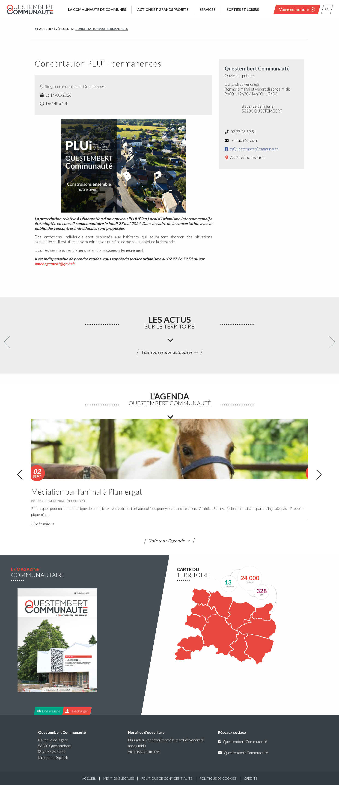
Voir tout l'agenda (167, 541)
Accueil (45, 28)
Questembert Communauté (245, 741)
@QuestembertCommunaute (254, 148)
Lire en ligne (51, 711)
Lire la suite (40, 524)
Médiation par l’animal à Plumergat (86, 491)
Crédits (250, 778)
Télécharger (79, 711)
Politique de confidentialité (166, 778)
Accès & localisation (247, 157)
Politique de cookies (218, 778)
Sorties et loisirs (243, 9)
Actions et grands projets (162, 9)
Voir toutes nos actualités (167, 352)
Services (207, 9)
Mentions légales (118, 778)
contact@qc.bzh (243, 140)
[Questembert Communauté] (30, 9)
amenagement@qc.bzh (54, 263)
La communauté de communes (97, 9)
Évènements (63, 28)
